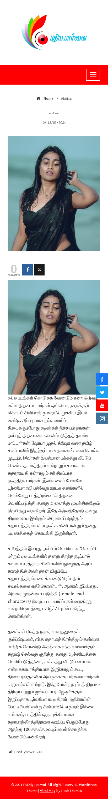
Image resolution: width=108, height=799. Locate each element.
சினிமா (54, 113)
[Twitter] (39, 269)
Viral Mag (48, 791)
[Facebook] (27, 269)
